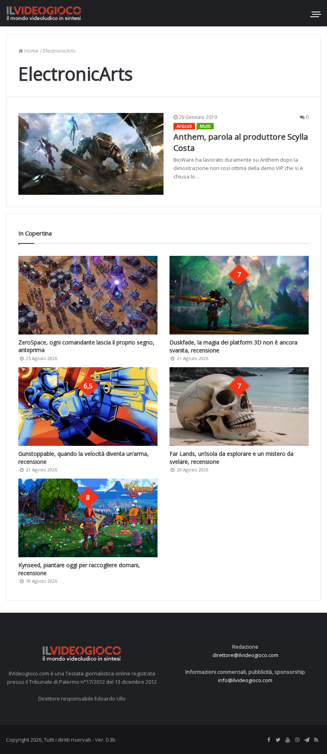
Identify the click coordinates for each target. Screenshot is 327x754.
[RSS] (316, 740)
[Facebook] (268, 740)
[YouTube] (287, 740)
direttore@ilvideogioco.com (245, 655)
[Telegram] (306, 740)
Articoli (184, 126)
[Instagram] (297, 740)
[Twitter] (278, 740)
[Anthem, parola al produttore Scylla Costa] (91, 154)
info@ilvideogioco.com (245, 680)
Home (31, 50)
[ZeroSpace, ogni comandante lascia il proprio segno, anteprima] (88, 295)
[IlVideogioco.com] (44, 13)
